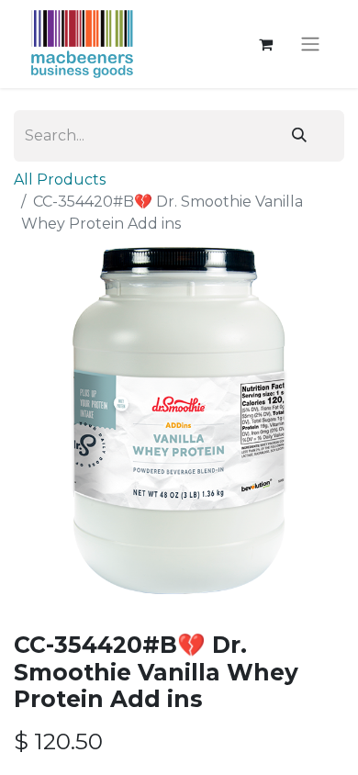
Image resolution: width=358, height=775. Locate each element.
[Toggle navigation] (310, 44)
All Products (60, 179)
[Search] (299, 136)
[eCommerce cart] (265, 44)
